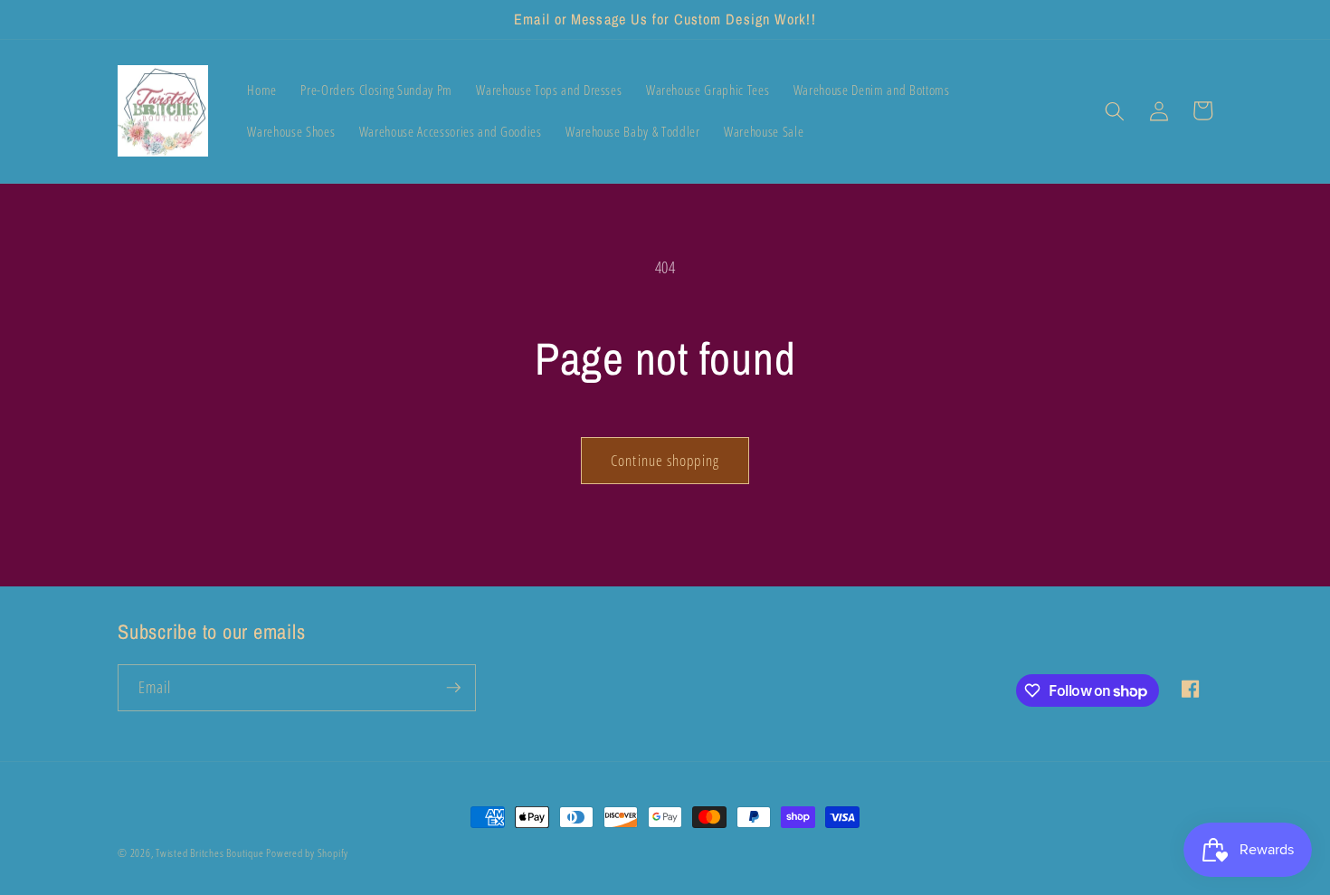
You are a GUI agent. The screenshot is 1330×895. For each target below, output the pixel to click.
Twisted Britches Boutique (211, 853)
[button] (1114, 110)
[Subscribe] (453, 687)
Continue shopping (665, 460)
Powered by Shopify (307, 853)
